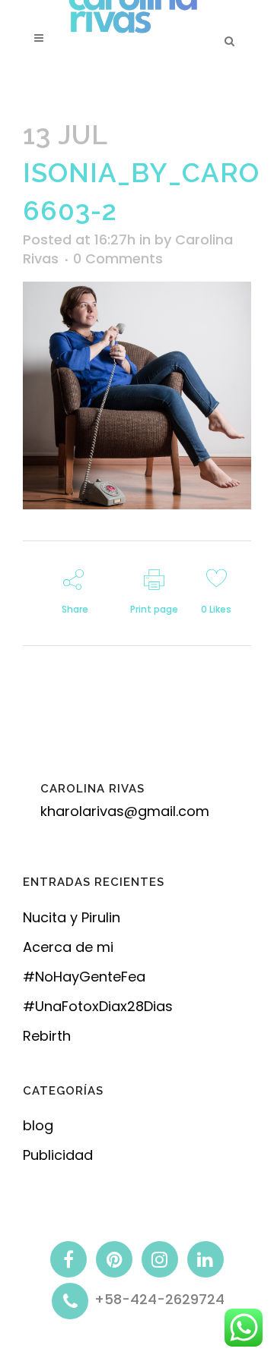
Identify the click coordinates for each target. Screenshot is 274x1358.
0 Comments (118, 258)
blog (38, 1125)
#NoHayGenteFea (84, 976)
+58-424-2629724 (159, 1299)
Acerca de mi (68, 946)
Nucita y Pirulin (71, 917)
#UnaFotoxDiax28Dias (98, 1006)
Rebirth (47, 1035)
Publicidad (58, 1154)
